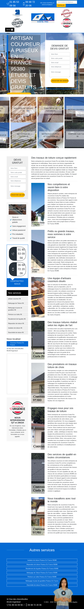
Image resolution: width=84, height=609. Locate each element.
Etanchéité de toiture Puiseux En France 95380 (42, 585)
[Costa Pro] (42, 18)
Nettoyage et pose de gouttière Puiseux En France (42, 581)
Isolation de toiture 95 (15, 328)
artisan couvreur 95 (14, 299)
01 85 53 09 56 (14, 4)
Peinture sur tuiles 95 (15, 314)
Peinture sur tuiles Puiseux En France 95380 (42, 577)
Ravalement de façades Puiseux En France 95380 (42, 568)
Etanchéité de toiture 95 (16, 332)
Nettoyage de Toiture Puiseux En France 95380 (42, 572)
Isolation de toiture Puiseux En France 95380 (42, 560)
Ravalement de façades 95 (17, 319)
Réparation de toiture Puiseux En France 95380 (42, 564)
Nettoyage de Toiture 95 (16, 303)
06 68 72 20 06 (30, 4)
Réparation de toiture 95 (16, 323)
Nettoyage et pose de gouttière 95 (15, 309)
